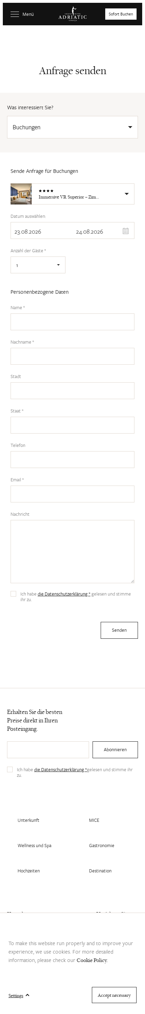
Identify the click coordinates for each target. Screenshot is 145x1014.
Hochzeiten (29, 870)
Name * (18, 307)
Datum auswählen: (28, 216)
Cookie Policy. (92, 960)
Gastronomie (101, 845)
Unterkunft (28, 820)
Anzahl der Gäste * (28, 250)
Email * (17, 479)
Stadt (16, 376)
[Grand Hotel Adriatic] (72, 14)
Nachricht (20, 514)
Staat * (17, 411)
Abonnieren (115, 749)
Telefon (18, 445)
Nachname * (22, 342)
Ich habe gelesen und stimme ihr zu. (75, 596)
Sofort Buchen (121, 14)
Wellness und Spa (34, 845)
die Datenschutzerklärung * (64, 594)
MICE (94, 820)
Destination (100, 870)
